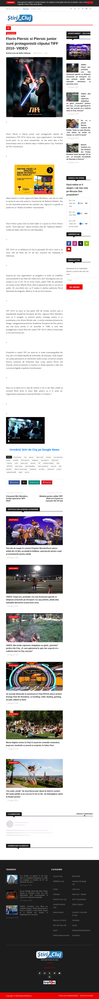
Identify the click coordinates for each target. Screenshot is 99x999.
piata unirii (24, 463)
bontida (15, 460)
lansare (33, 463)
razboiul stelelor (48, 463)
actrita (59, 469)
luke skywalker (30, 466)
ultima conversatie (21, 469)
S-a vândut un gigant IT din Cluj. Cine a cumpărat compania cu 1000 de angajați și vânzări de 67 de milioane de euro (34, 879)
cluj (25, 457)
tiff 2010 (9, 466)
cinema (48, 457)
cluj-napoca (45, 460)
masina (9, 463)
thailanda (33, 469)
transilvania (17, 457)
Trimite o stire (36, 9)
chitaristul (54, 460)
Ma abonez (74, 287)
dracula (53, 466)
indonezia (50, 469)
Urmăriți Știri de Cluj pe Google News (34, 449)
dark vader (18, 466)
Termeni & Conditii (86, 996)
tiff (39, 463)
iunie (16, 463)
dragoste (35, 460)
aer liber (42, 469)
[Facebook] (71, 9)
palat (20, 472)
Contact (26, 9)
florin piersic (25, 460)
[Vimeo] (83, 9)
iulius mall (39, 457)
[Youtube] (87, 9)
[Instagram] (75, 9)
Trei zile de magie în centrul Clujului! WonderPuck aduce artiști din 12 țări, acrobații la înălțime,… (78, 44)
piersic (31, 457)
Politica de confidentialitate (68, 996)
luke (58, 463)
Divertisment (11, 33)
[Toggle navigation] (8, 28)
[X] (79, 9)
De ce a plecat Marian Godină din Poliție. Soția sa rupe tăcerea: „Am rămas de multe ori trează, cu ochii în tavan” (78, 127)
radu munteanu (43, 466)
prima (27, 472)
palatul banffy (11, 472)
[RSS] (90, 9)
